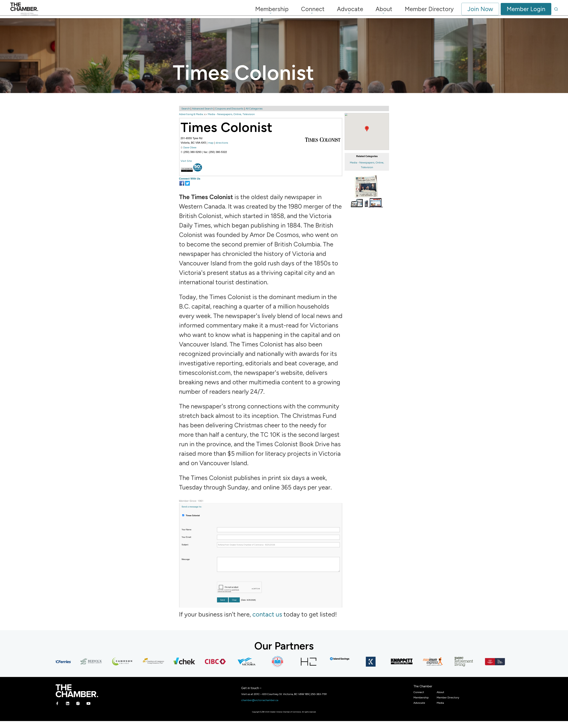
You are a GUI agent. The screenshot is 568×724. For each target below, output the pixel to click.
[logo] (24, 9)
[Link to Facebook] (57, 704)
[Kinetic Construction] (348, 661)
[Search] (556, 9)
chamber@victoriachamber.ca (259, 700)
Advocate (419, 702)
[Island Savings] (317, 659)
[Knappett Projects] (379, 661)
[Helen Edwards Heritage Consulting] (255, 661)
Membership (421, 697)
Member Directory (448, 697)
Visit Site (186, 161)
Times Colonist (226, 127)
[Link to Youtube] (88, 704)
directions (222, 142)
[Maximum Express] (410, 661)
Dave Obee (189, 147)
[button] (367, 128)
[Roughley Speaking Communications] (503, 661)
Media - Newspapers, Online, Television (231, 114)
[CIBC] (193, 661)
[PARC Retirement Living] (441, 661)
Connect (418, 692)
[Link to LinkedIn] (67, 704)
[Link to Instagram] (78, 704)
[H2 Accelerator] (286, 661)
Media (440, 702)
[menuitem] (271, 9)
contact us (267, 614)
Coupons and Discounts (229, 108)
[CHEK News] (162, 661)
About (440, 692)
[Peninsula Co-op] (472, 661)
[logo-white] (77, 690)
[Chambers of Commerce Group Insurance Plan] (131, 661)
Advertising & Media (191, 114)
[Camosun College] (100, 661)
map (210, 142)
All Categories (254, 108)
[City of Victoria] (224, 661)
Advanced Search (202, 108)
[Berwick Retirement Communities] (69, 661)
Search (185, 108)
